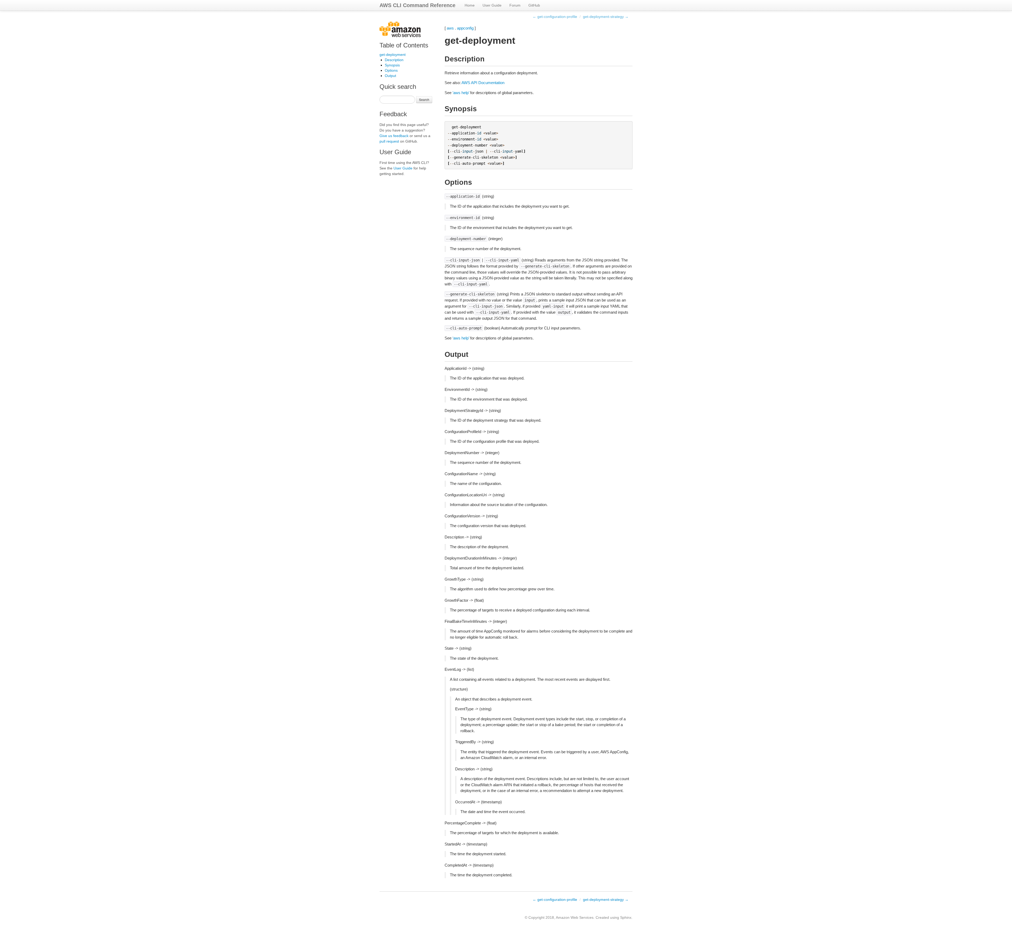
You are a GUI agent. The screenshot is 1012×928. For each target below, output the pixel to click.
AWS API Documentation (482, 82)
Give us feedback (394, 136)
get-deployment (393, 54)
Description (394, 60)
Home (470, 5)
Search (424, 99)
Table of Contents (404, 45)
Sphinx (625, 917)
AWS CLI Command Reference (417, 5)
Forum (514, 5)
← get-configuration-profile (555, 16)
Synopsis (392, 65)
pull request (389, 141)
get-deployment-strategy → (606, 16)
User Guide (492, 5)
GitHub (534, 5)
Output (390, 76)
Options (391, 70)
